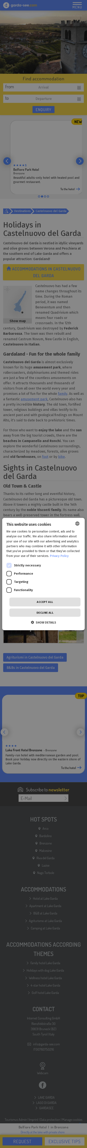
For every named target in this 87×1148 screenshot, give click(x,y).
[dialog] (43, 574)
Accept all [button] (45, 602)
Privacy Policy (59, 556)
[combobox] (77, 524)
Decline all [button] (45, 612)
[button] (43, 622)
